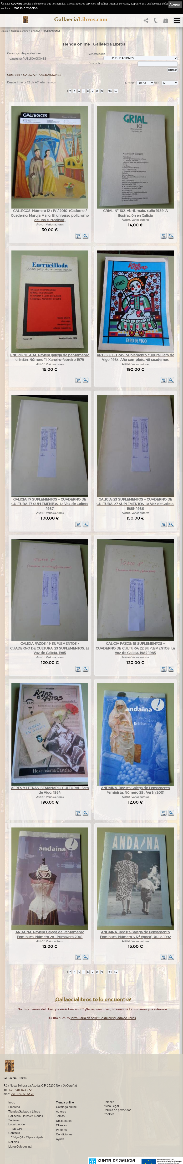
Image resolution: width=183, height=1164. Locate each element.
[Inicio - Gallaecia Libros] (25, 19)
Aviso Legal (111, 1106)
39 (110, 91)
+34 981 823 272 (20, 1090)
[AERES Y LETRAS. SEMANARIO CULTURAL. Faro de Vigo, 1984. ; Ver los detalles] (49, 784)
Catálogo (13, 75)
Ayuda (60, 1139)
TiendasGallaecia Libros (24, 1111)
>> (115, 91)
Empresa (14, 1107)
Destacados (63, 1120)
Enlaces (109, 1102)
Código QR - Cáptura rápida (27, 1137)
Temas (60, 1116)
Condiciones (64, 1134)
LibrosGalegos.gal (20, 1146)
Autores (61, 1111)
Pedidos (61, 1129)
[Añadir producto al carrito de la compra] (78, 238)
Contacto (14, 1133)
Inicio (5, 31)
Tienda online (65, 1102)
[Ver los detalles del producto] (85, 238)
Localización (16, 1124)
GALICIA (35, 31)
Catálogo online (19, 31)
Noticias (13, 1142)
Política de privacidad (118, 1110)
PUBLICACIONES (52, 31)
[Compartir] (145, 21)
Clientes (61, 1125)
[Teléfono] (155, 21)
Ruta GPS (16, 1128)
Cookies (109, 1114)
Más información (26, 8)
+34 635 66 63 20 (22, 1094)
